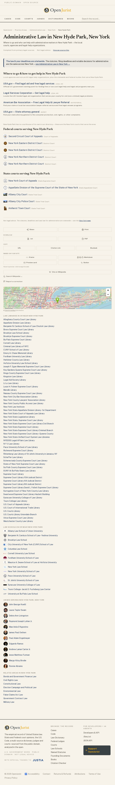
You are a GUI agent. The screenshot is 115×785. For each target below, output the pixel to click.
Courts (29, 19)
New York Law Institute (14, 407)
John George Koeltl (17, 604)
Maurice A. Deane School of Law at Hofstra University (32, 562)
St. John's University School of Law (23, 580)
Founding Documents (60, 756)
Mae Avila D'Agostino (18, 627)
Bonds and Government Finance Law (19, 676)
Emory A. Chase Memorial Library (18, 353)
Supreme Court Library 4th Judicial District (22, 481)
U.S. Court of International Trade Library (21, 508)
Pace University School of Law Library (20, 447)
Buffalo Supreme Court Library (17, 340)
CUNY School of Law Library (16, 350)
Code (18, 19)
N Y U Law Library (11, 444)
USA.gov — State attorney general (21, 111)
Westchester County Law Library (18, 521)
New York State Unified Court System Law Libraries (26, 437)
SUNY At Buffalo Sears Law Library (19, 471)
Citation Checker (58, 763)
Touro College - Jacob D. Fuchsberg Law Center (29, 589)
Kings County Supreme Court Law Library (21, 373)
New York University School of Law (23, 571)
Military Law (8, 702)
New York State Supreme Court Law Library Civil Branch (28, 423)
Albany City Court (17, 194)
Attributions (79, 774)
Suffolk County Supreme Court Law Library (22, 467)
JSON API (87, 740)
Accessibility (32, 774)
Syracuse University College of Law (24, 585)
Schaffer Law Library (13, 457)
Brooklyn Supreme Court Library (17, 336)
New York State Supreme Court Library (20, 427)
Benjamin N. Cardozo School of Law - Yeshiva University (33, 535)
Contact (46, 774)
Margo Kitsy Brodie (17, 660)
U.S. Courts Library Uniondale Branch (20, 514)
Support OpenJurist (93, 750)
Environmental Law (12, 691)
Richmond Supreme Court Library (18, 450)
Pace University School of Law (21, 576)
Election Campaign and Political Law (19, 687)
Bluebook (93, 248)
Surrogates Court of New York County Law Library (26, 491)
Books (70, 19)
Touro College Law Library (15, 501)
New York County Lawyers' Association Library (24, 400)
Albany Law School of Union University (25, 531)
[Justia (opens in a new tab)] (38, 760)
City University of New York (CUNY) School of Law (30, 544)
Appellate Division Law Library (16, 323)
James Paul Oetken (17, 632)
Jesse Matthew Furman (19, 655)
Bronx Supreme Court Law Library (18, 329)
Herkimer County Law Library (16, 360)
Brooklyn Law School (17, 540)
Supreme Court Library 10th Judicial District (22, 477)
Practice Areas (21, 30)
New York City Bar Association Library (20, 397)
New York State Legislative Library (19, 417)
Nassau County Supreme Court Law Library (22, 393)
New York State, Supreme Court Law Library (23, 420)
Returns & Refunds (62, 774)
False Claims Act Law (13, 695)
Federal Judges (58, 741)
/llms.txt (87, 737)
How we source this (61, 50)
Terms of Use (94, 774)
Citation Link (55, 248)
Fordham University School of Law (23, 558)
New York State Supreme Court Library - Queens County (28, 434)
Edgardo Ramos (16, 644)
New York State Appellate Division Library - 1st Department (29, 410)
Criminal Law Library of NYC (16, 346)
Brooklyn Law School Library (16, 333)
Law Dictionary (57, 737)
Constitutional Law (12, 684)
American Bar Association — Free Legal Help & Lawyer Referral (36, 102)
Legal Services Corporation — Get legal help (26, 93)
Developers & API (91, 733)
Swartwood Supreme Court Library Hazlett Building (26, 494)
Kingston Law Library (12, 376)
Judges (41, 19)
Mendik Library (10, 390)
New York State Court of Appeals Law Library (23, 413)
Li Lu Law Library (10, 383)
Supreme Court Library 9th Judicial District (22, 484)
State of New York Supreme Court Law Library (24, 464)
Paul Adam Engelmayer (19, 638)
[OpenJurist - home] (57, 10)
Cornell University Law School (21, 553)
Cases (7, 19)
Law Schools (56, 748)
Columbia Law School (17, 549)
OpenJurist (7, 30)
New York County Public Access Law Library (23, 403)
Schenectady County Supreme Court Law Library (25, 461)
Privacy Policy (10, 778)
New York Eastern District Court (25, 143)
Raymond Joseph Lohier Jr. (20, 621)
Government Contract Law (15, 698)
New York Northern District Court (26, 157)
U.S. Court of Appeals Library (16, 504)
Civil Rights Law (10, 680)
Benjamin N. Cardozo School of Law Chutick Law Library (28, 326)
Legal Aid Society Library (14, 380)
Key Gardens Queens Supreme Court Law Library (25, 370)
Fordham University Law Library (17, 356)
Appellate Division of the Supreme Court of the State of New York (43, 187)
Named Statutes (58, 752)
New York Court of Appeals (22, 180)
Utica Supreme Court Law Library (18, 518)
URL (19, 248)
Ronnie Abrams (16, 666)
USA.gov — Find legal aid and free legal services (28, 83)
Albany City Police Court (21, 201)
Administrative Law (37, 30)
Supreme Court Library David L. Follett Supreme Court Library (30, 487)
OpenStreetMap (10, 310)
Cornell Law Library (12, 343)
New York (52, 30)
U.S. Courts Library (11, 511)
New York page (85, 221)
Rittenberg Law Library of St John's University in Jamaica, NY (30, 454)
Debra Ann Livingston (18, 616)
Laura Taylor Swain (17, 610)
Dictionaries (56, 19)
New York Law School (17, 567)
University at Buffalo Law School (23, 594)
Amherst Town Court (19, 208)
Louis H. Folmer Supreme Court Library (20, 386)
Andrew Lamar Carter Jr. (19, 649)
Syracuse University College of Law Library (22, 498)
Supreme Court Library (13, 474)
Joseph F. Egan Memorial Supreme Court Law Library (26, 366)
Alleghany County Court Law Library (19, 319)
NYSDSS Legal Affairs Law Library (18, 440)
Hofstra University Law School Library (20, 363)
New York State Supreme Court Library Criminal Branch (28, 430)
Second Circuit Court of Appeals (25, 136)
